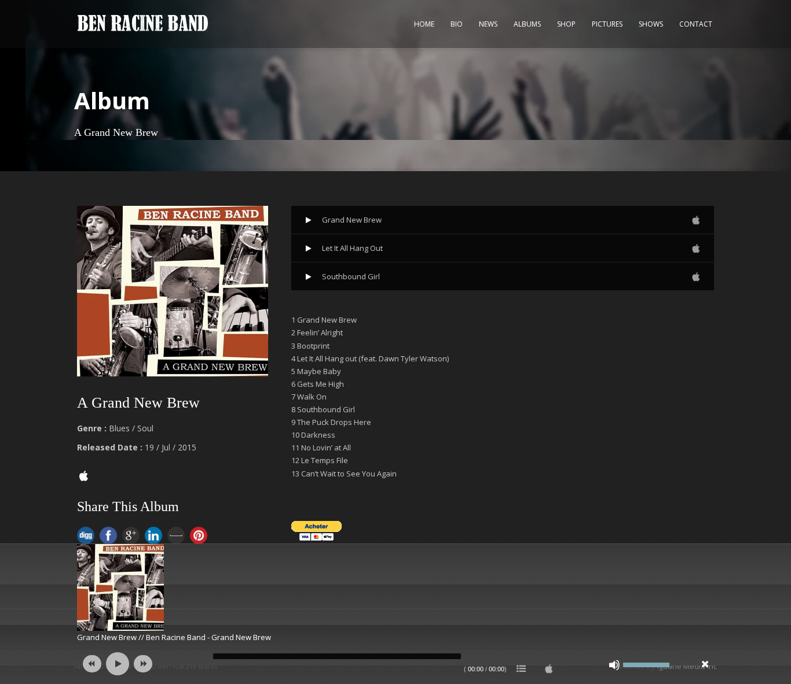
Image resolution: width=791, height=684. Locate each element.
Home (424, 24)
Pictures (607, 24)
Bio (457, 24)
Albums (527, 24)
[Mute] (614, 665)
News (488, 24)
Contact (695, 24)
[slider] (646, 663)
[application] (395, 664)
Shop (566, 24)
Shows (651, 24)
